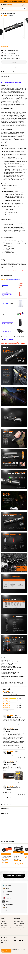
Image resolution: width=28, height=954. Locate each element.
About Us (3, 921)
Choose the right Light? (19, 931)
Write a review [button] (14, 694)
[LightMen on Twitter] (23, 940)
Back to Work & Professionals (15, 875)
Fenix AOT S (5, 285)
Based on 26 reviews (8, 692)
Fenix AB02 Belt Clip (6, 331)
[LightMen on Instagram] (15, 940)
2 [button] (10, 797)
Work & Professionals (10, 841)
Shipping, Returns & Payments (7, 927)
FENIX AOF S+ (5, 313)
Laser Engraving (4, 925)
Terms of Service (4, 931)
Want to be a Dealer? (18, 925)
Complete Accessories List (13, 279)
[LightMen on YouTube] (20, 940)
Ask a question (5, 808)
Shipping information (6, 804)
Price (2, 44)
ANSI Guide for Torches (19, 927)
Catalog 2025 (4, 923)
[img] (10, 715)
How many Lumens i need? (19, 933)
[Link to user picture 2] (19, 775)
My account (3, 933)
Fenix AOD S (5, 303)
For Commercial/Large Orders (9, 71)
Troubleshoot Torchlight (19, 929)
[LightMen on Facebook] (17, 940)
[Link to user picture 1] (9, 775)
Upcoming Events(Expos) (19, 923)
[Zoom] (22, 36)
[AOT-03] (20, 297)
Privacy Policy (4, 929)
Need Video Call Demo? (19, 921)
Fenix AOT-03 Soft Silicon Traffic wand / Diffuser (7, 294)
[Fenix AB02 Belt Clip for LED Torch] (20, 334)
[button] (4, 15)
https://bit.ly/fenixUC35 (9, 339)
